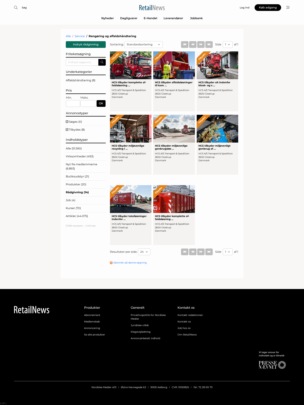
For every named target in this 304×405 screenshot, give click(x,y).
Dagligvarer (128, 18)
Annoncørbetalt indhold (145, 338)
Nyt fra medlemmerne (81, 166)
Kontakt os (184, 321)
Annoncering (92, 328)
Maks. (84, 97)
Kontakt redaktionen (190, 315)
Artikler (77, 216)
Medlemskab (92, 321)
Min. (69, 97)
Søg (24, 7)
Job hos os (184, 328)
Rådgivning (77, 192)
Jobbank (196, 18)
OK (101, 103)
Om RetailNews (187, 334)
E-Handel (150, 18)
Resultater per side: (124, 251)
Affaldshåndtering (80, 80)
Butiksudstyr (77, 176)
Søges (75, 121)
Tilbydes (76, 129)
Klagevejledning (141, 331)
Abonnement (92, 315)
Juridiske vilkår (140, 325)
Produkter (76, 184)
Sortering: (117, 44)
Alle (68, 36)
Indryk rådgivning (86, 44)
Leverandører (174, 18)
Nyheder (107, 18)
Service (80, 36)
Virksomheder (80, 156)
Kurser (73, 208)
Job (70, 200)
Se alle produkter (94, 334)
